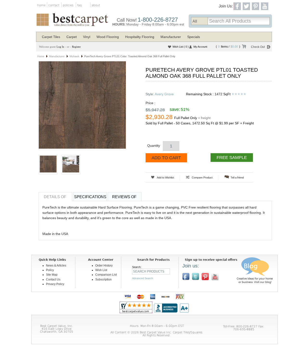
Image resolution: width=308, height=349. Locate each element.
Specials (193, 37)
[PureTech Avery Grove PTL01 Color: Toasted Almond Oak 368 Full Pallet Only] (82, 105)
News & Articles (56, 265)
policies (68, 5)
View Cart (243, 47)
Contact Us (53, 279)
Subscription (103, 279)
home (41, 5)
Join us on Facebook (186, 276)
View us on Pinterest (205, 276)
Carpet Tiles (51, 37)
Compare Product (202, 177)
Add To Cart (166, 157)
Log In (60, 46)
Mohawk (74, 56)
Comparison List (106, 274)
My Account (200, 46)
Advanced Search (142, 278)
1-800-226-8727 (158, 19)
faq (79, 5)
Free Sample (232, 157)
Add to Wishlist (165, 177)
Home (40, 56)
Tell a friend (237, 177)
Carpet (71, 37)
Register (76, 46)
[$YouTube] (214, 276)
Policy (50, 270)
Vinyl (86, 37)
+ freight (204, 118)
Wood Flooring (107, 37)
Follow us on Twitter (195, 276)
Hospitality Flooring (139, 37)
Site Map (52, 274)
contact (53, 5)
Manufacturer (170, 37)
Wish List (181, 46)
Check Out (258, 47)
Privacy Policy (55, 284)
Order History (104, 265)
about (96, 5)
